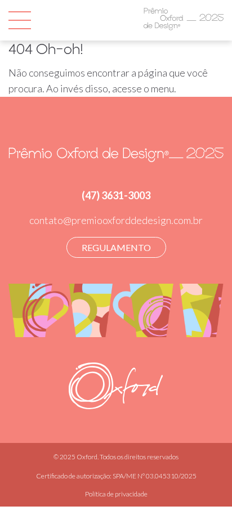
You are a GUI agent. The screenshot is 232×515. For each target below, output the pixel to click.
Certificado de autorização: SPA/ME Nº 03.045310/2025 (116, 476)
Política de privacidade (116, 494)
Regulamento (116, 247)
